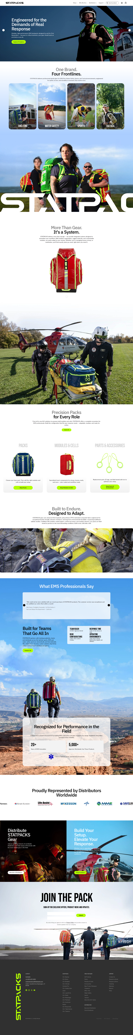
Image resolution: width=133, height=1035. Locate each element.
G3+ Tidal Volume (67, 1009)
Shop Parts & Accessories (110, 487)
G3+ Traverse (66, 1011)
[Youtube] (34, 990)
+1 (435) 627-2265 (31, 979)
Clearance (87, 988)
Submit (81, 915)
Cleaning (111, 984)
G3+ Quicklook (66, 1002)
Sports (86, 995)
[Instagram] (29, 990)
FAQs (110, 990)
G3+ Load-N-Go (67, 993)
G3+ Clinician (66, 984)
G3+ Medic (65, 995)
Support (101, 3)
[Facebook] (26, 990)
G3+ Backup (66, 977)
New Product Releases (91, 986)
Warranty (111, 986)
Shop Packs (23, 488)
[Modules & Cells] (66, 463)
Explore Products (18, 42)
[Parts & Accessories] (110, 463)
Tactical (87, 997)
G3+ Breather (66, 981)
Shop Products (80, 872)
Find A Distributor (89, 1010)
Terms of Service (107, 1018)
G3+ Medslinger (67, 997)
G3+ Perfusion (66, 1000)
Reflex (64, 1004)
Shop (74, 3)
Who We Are (82, 3)
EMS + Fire (87, 990)
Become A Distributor (90, 1008)
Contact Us (28, 650)
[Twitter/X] (31, 990)
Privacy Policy (70, 922)
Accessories (88, 984)
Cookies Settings (115, 1018)
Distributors (92, 3)
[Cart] (125, 3)
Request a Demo (113, 981)
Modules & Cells (89, 981)
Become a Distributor (16, 872)
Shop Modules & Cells (66, 488)
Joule (64, 990)
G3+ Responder (67, 1006)
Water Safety (88, 993)
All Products (88, 977)
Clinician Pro (66, 986)
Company (28, 977)
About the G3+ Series (90, 1000)
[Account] (122, 3)
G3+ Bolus (65, 979)
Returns (111, 988)
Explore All (66, 429)
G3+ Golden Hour (67, 988)
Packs (86, 979)
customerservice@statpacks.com (34, 981)
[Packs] (23, 463)
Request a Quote (113, 979)
